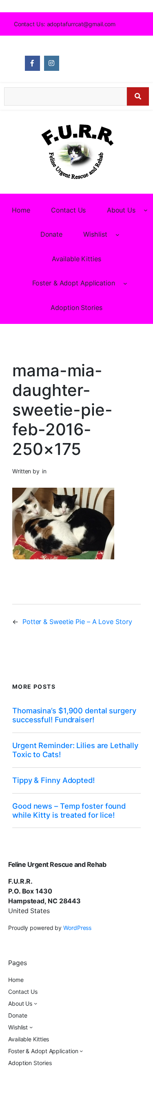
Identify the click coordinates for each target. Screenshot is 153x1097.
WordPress (77, 927)
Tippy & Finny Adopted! (53, 780)
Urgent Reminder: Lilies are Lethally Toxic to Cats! (75, 750)
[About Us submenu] (146, 210)
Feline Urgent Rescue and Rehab (57, 864)
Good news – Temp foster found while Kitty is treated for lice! (69, 810)
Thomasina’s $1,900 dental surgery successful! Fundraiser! (74, 715)
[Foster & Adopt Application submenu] (125, 283)
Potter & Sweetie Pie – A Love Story (77, 621)
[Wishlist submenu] (117, 234)
